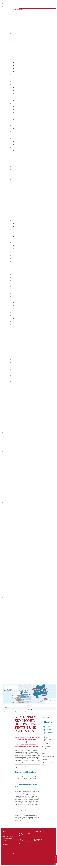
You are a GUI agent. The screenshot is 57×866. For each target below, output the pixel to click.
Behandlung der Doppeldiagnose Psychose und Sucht (27, 89)
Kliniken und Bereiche (12, 55)
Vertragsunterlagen (16, 355)
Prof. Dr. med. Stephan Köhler (19, 20)
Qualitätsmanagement (17, 308)
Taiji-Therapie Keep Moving (19, 173)
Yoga (13, 172)
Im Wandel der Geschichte (18, 37)
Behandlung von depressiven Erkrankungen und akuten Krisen (30, 93)
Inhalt (4, 2)
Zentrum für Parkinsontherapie (22, 71)
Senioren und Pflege (11, 298)
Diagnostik (14, 58)
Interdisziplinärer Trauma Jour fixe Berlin (19, 435)
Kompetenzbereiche (17, 255)
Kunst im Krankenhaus (17, 365)
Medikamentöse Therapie (15, 191)
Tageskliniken (9, 265)
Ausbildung (9, 409)
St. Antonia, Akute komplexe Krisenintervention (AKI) (23, 279)
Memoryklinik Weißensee (15, 283)
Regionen (5, 451)
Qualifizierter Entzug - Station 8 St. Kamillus (25, 143)
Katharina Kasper (10, 460)
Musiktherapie (12, 195)
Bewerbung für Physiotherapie (16, 403)
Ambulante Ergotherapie (15, 213)
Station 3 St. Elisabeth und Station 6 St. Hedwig (26, 129)
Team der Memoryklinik (18, 287)
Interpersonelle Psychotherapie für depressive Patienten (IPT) (24, 184)
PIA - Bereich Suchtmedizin (21, 241)
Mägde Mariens (16, 33)
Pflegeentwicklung (11, 413)
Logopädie (11, 189)
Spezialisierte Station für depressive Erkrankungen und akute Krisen (31, 118)
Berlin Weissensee (8, 476)
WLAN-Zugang (16, 371)
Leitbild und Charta (14, 26)
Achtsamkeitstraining (14, 160)
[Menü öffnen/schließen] (17, 9)
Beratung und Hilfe (11, 377)
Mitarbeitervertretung (14, 46)
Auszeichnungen (13, 24)
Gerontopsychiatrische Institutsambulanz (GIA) (26, 99)
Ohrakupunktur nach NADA (16, 337)
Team (13, 34)
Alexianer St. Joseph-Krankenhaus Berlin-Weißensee (19, 340)
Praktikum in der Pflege (15, 425)
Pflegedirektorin (13, 154)
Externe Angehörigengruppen (19, 381)
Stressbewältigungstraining (15, 203)
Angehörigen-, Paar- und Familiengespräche (20, 162)
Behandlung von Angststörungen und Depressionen (27, 91)
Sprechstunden (15, 74)
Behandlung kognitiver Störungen (22, 62)
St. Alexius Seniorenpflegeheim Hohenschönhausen (22, 314)
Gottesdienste (15, 32)
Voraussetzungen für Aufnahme (20, 293)
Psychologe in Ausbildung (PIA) (14, 429)
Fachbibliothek (12, 418)
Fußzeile (5, 6)
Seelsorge (11, 30)
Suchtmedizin (12, 137)
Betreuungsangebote (17, 306)
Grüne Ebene (15, 273)
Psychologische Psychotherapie (22, 226)
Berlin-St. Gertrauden (11, 456)
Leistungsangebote (16, 61)
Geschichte (11, 36)
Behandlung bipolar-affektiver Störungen (24, 86)
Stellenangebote (10, 404)
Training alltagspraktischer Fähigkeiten (19, 204)
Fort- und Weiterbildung (12, 416)
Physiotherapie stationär (15, 198)
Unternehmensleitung (14, 15)
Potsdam (8, 469)
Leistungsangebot (16, 140)
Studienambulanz (18, 70)
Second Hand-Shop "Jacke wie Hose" (18, 385)
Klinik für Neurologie (14, 56)
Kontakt (6, 831)
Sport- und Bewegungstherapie (16, 165)
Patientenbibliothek (16, 366)
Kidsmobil (11, 407)
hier (18, 780)
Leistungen (6, 53)
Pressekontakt (12, 52)
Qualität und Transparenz (15, 23)
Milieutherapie (12, 192)
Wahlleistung (9, 157)
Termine (11, 51)
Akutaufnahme (12, 350)
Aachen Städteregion (11, 453)
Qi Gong (14, 167)
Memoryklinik (18, 128)
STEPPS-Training (13, 201)
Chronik (14, 39)
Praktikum (8, 423)
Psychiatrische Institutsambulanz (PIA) (24, 94)
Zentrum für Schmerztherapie (21, 72)
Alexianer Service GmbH (12, 399)
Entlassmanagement (17, 374)
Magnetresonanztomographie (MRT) (21, 254)
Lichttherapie (12, 188)
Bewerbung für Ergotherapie (16, 401)
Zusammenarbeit (10, 441)
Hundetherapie (12, 334)
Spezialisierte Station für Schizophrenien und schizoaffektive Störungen (32, 112)
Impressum (12, 850)
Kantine (14, 362)
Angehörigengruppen (14, 378)
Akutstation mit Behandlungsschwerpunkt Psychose (27, 108)
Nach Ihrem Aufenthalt (15, 372)
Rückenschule (15, 166)
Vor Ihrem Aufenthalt (14, 353)
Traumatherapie (13, 207)
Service (13, 309)
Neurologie (17, 223)
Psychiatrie (17, 225)
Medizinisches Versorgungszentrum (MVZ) (20, 219)
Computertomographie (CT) (19, 252)
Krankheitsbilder (16, 59)
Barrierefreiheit (15, 358)
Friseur (13, 359)
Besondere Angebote (11, 333)
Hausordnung (15, 360)
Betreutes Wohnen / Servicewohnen (23, 317)
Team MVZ (15, 229)
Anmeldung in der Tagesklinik (19, 274)
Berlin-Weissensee (10, 711)
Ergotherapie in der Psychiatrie (19, 179)
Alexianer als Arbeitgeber (12, 397)
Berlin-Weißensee (10, 458)
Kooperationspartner (11, 448)
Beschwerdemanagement (15, 394)
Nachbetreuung (15, 375)
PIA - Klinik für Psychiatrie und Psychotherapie (26, 238)
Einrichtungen (6, 339)
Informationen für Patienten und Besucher (16, 349)
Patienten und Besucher (9, 346)
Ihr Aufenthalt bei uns (11, 347)
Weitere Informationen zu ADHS (25, 239)
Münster (8, 466)
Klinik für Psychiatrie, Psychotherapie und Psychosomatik (23, 80)
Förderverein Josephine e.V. (16, 382)
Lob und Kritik (39, 831)
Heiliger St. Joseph (16, 40)
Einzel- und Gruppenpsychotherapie (18, 175)
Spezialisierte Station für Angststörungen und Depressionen (29, 113)
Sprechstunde (15, 257)
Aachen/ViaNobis (10, 454)
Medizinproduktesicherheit (15, 445)
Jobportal (55, 859)
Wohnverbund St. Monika (21, 144)
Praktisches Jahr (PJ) (11, 412)
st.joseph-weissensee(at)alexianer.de (25, 842)
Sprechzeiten (15, 261)
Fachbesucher (6, 432)
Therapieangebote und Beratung (14, 159)
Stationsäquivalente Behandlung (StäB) (24, 100)
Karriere (5, 396)
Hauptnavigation (7, 3)
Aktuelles (8, 49)
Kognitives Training (14, 185)
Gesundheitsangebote (11, 422)
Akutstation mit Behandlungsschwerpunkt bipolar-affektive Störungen (32, 106)
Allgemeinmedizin (19, 222)
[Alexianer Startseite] (6, 9)
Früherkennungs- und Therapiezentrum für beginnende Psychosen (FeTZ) (27, 216)
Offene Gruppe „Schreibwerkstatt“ (17, 336)
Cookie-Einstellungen (26, 850)
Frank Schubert (15, 17)
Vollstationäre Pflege (19, 305)
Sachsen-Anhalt (10, 473)
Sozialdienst (12, 391)
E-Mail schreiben (46, 766)
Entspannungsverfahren (15, 176)
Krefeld (8, 464)
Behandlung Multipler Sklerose (22, 64)
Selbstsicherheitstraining (15, 200)
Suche (4, 450)
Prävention (11, 48)
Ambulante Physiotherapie (15, 214)
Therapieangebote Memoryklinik (20, 284)
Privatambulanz (13, 230)
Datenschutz (18, 850)
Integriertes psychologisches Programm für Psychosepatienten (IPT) (26, 182)
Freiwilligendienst (10, 420)
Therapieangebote (16, 295)
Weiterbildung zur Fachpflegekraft (14, 431)
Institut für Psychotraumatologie (17, 419)
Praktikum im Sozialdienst (15, 426)
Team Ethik (15, 29)
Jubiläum (11, 42)
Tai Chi (13, 169)
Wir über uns (9, 14)
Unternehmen (6, 13)
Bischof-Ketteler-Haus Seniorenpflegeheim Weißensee (22, 299)
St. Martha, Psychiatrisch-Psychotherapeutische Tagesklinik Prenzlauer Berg (28, 289)
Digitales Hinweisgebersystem (12, 853)
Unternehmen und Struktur (15, 21)
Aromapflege (12, 163)
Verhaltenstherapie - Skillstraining (17, 208)
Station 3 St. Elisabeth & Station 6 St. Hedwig (26, 134)
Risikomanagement (14, 447)
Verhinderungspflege (19, 303)
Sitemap (7, 850)
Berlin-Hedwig (10, 457)
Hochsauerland (10, 461)
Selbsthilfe (11, 388)
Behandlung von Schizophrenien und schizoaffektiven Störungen (30, 90)
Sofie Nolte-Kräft (16, 18)
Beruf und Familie (10, 406)
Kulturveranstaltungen (17, 363)
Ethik (10, 27)
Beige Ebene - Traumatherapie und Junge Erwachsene (25, 270)
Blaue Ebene (15, 271)
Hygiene (11, 444)
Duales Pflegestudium (11, 410)
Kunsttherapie (12, 187)
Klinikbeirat (15, 390)
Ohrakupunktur (13, 197)
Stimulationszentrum (19, 102)
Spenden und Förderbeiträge (19, 45)
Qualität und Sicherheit (12, 442)
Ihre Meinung (9, 393)
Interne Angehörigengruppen (19, 380)
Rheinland (8, 472)
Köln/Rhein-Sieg (10, 463)
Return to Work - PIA (19, 246)
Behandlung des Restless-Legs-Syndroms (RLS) (26, 65)
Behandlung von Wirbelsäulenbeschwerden (25, 67)
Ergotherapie (12, 178)
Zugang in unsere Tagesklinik (19, 292)
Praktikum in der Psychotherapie (17, 428)
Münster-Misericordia (11, 467)
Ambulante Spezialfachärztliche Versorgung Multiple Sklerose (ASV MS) (33, 68)
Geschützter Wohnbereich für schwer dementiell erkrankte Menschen (31, 302)
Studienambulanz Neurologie (16, 264)
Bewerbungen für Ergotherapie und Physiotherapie (19, 400)
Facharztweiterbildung (11, 415)
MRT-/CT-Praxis (13, 251)
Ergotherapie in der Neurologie (19, 181)
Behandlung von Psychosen (21, 87)
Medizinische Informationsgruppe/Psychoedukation (22, 194)
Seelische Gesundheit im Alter (16, 122)
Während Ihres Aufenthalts (15, 356)
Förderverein (12, 43)
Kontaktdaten (12, 352)
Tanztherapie (15, 170)
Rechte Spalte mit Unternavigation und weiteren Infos (17, 5)
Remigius (8, 470)
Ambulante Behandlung (12, 211)
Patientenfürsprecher (14, 384)
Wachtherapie (12, 210)
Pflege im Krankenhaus (12, 153)
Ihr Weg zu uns (7, 844)
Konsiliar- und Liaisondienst (16, 438)
